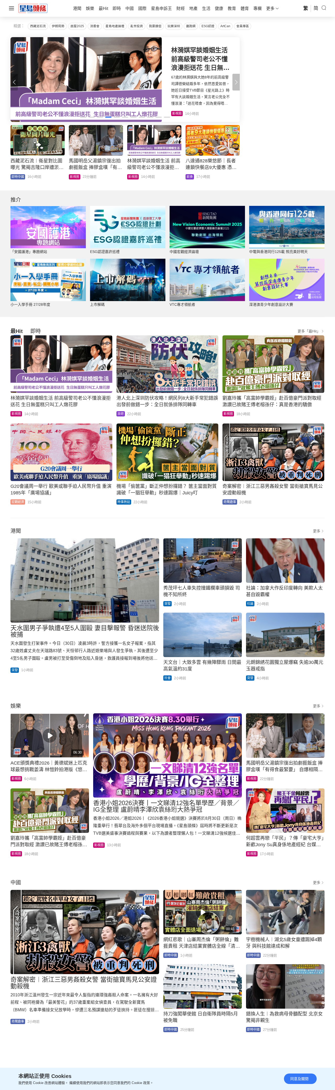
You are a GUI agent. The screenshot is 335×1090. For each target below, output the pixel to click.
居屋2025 (77, 26)
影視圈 (16, 413)
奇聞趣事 (76, 176)
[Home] (33, 8)
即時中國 (170, 955)
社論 (250, 603)
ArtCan (225, 26)
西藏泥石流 (38, 26)
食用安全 (134, 176)
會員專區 (242, 26)
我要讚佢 (155, 26)
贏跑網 (191, 26)
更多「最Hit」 (309, 331)
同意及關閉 (299, 1079)
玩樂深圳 (174, 26)
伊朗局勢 (58, 26)
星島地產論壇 (114, 26)
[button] (236, 82)
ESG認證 (208, 26)
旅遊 (121, 413)
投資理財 (193, 176)
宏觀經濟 (18, 502)
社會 (15, 176)
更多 (316, 531)
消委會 (94, 26)
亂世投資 (136, 26)
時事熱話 (124, 502)
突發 (15, 670)
